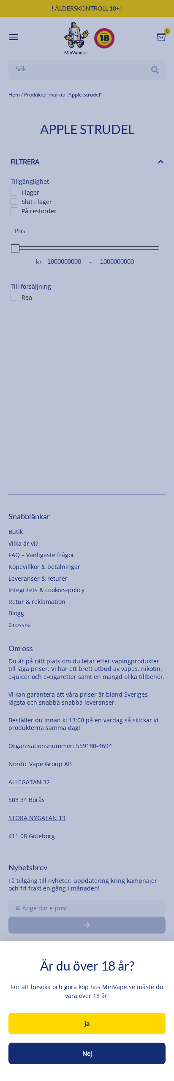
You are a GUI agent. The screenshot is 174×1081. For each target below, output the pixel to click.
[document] (87, 540)
